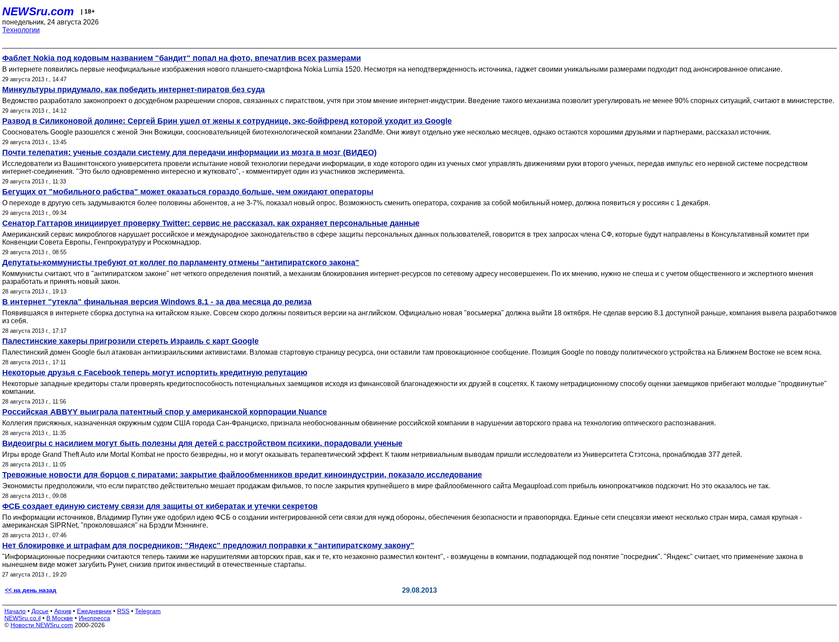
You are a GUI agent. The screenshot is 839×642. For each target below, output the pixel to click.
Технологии (21, 30)
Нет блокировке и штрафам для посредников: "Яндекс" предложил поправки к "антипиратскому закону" (208, 545)
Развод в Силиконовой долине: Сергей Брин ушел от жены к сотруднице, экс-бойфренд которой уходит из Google (227, 121)
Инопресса (94, 617)
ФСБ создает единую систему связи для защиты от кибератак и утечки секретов (160, 506)
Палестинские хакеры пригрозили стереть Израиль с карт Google (130, 341)
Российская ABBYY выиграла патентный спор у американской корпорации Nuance (164, 411)
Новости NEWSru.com (41, 624)
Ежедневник (94, 610)
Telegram (148, 610)
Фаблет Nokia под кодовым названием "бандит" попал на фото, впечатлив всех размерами (181, 58)
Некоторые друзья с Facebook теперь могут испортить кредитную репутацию (154, 372)
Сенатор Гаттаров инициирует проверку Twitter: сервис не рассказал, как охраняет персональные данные (211, 223)
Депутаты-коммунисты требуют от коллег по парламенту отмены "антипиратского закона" (180, 262)
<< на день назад (30, 590)
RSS (123, 610)
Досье (40, 610)
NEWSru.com (38, 11)
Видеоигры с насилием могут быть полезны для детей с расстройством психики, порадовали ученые (202, 443)
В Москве (59, 617)
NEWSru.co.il (22, 617)
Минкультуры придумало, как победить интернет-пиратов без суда (133, 89)
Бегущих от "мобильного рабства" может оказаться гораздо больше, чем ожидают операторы (187, 191)
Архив (62, 610)
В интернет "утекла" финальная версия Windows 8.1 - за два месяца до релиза (157, 301)
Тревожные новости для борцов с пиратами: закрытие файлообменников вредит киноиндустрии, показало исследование (242, 474)
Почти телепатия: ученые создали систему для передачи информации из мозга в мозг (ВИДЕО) (189, 152)
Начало (15, 610)
